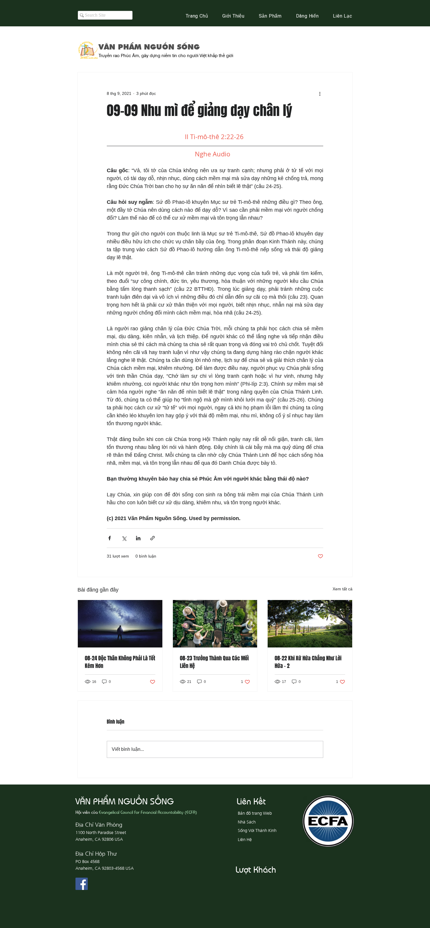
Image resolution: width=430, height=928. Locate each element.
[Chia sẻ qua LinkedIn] (138, 538)
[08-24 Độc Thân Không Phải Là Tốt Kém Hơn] (120, 623)
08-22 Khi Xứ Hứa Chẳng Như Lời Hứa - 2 (308, 662)
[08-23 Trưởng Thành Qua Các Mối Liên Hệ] (215, 623)
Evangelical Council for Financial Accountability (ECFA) (148, 812)
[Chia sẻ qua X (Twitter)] (124, 538)
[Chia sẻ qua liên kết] (152, 538)
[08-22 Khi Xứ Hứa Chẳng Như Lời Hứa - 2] (310, 623)
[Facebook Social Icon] (81, 884)
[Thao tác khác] (319, 93)
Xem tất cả (342, 589)
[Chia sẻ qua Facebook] (109, 538)
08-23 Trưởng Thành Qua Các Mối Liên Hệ (214, 662)
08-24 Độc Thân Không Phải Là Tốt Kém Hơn (120, 662)
